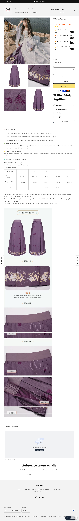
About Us (33, 489)
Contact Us (41, 489)
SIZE (54, 66)
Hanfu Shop (10, 516)
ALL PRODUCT (57, 489)
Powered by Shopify (18, 516)
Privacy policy (35, 516)
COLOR (55, 59)
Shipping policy (52, 516)
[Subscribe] (51, 474)
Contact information (62, 516)
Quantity (55, 73)
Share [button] (56, 56)
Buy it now (64, 86)
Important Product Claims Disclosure (40, 492)
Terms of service (44, 516)
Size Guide (48, 489)
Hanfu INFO (20, 489)
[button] (21, 9)
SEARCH (27, 489)
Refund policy (27, 516)
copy (71, 32)
